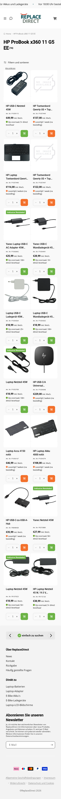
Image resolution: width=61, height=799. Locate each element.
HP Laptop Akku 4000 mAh (41, 453)
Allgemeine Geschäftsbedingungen (23, 777)
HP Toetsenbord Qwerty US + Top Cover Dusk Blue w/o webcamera (44, 177)
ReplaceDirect (28, 790)
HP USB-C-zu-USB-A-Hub (17, 522)
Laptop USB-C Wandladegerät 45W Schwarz (44, 315)
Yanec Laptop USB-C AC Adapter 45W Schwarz (17, 246)
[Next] (51, 635)
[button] (6, 18)
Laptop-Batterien (15, 686)
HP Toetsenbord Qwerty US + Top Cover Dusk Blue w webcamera (43, 108)
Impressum (49, 777)
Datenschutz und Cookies (41, 783)
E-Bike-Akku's (13, 695)
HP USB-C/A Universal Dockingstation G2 (42, 384)
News (9, 656)
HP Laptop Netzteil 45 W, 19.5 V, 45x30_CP (43, 591)
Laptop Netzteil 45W (16, 382)
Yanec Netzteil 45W (43, 520)
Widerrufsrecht (17, 783)
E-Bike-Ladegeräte (16, 700)
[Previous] (10, 635)
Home (8, 33)
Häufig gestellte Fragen (19, 670)
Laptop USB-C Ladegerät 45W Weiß (14, 315)
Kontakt (10, 661)
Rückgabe (11, 665)
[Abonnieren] (51, 744)
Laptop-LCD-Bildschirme (19, 705)
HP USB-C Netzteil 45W (15, 108)
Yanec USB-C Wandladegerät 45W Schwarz (44, 246)
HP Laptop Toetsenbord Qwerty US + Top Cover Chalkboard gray (17, 177)
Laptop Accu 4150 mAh (15, 453)
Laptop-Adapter (15, 691)
